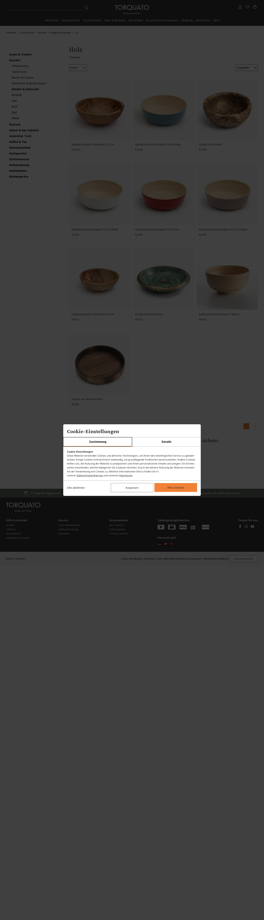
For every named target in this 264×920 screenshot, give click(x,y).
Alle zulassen (175, 487)
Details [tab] (166, 441)
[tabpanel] (132, 463)
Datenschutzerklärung (90, 475)
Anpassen (132, 487)
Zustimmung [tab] (97, 441)
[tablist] (132, 442)
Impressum (125, 475)
